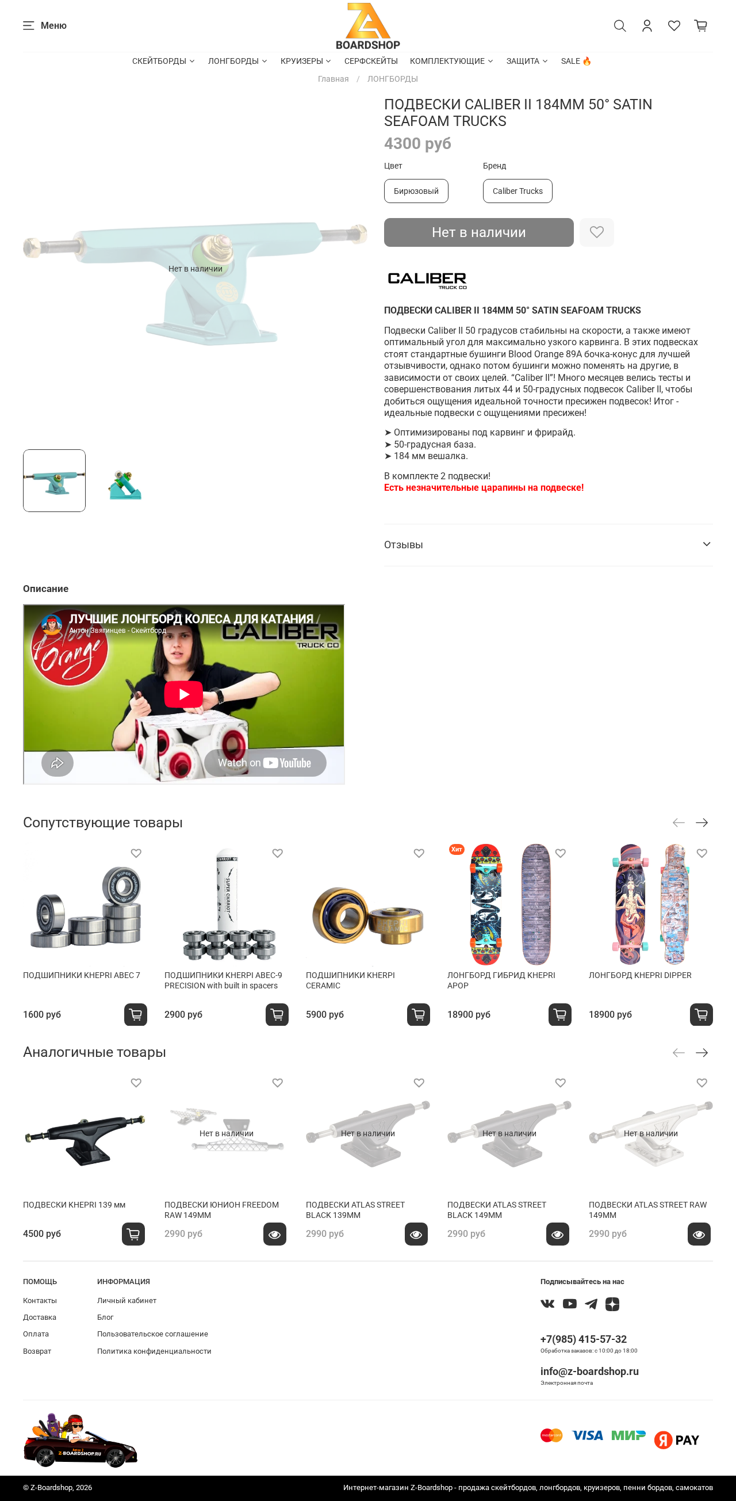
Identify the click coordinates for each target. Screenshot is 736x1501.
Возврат (37, 1351)
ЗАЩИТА (523, 61)
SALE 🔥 (576, 61)
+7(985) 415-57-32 (583, 1339)
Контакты (40, 1300)
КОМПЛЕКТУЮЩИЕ (447, 61)
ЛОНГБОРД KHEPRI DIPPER (640, 975)
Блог (105, 1317)
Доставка (39, 1317)
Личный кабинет (126, 1300)
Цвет (393, 165)
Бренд (494, 165)
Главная (333, 78)
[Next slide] (352, 269)
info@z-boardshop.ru (589, 1371)
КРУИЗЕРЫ (302, 61)
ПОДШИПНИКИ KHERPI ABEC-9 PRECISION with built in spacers (223, 980)
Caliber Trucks (518, 191)
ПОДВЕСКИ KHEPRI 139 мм (74, 1204)
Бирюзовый (416, 191)
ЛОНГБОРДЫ (233, 61)
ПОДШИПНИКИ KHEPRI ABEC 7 (81, 975)
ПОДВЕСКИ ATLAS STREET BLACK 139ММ (355, 1210)
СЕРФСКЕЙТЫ (371, 61)
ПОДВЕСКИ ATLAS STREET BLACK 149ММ (496, 1210)
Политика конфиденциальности (154, 1351)
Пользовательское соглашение (152, 1334)
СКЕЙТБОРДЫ (159, 61)
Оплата (36, 1334)
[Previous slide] (39, 269)
